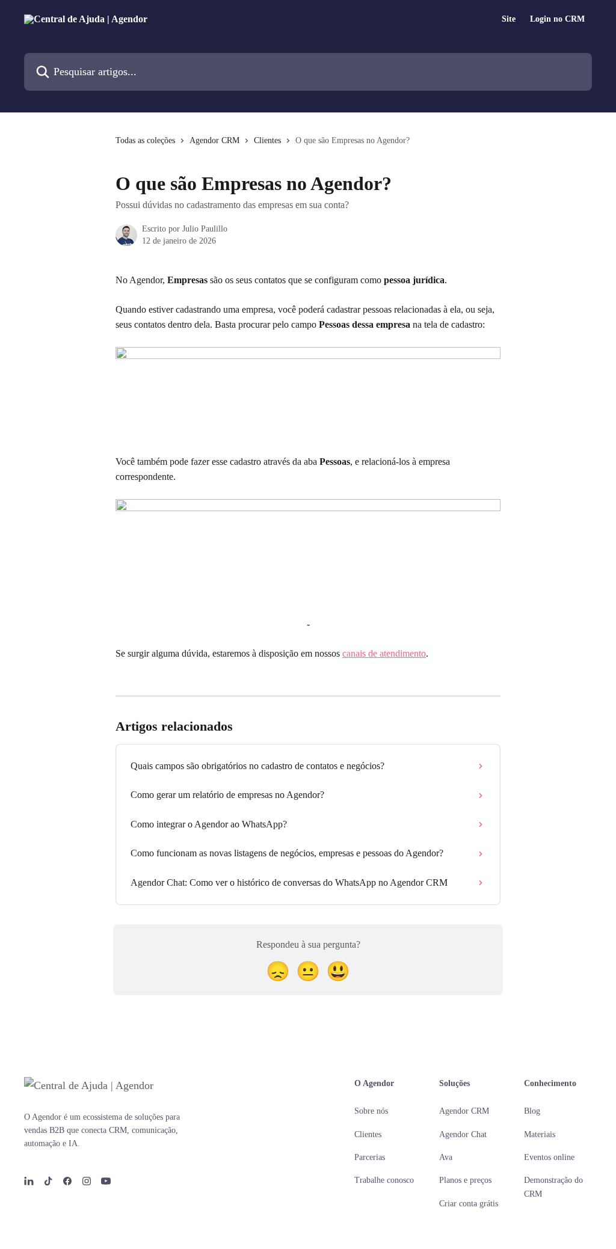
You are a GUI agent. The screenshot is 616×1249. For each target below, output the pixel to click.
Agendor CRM (214, 140)
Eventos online (549, 1157)
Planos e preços (465, 1180)
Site (509, 19)
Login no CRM (557, 19)
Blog (532, 1111)
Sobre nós (371, 1111)
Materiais (539, 1134)
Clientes (267, 140)
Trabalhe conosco (384, 1180)
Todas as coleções (145, 140)
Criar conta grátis (468, 1203)
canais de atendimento (384, 653)
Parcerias (369, 1157)
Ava (445, 1157)
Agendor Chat (463, 1134)
